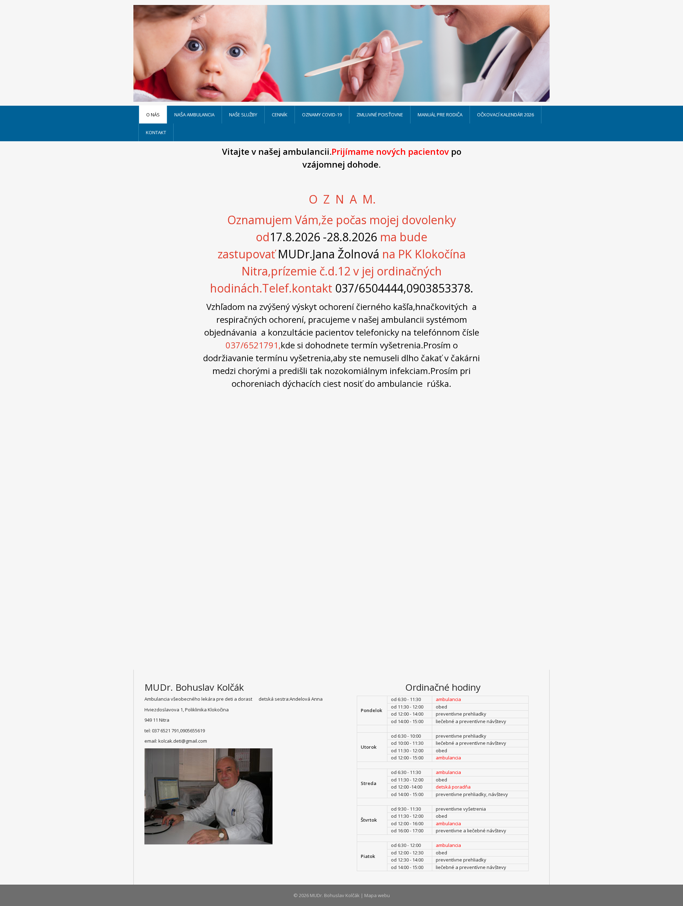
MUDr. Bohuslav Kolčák (335, 895)
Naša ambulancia (194, 114)
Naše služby (243, 114)
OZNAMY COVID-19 (322, 114)
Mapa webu (377, 895)
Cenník (279, 114)
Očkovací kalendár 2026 (505, 114)
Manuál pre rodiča (440, 114)
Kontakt (156, 132)
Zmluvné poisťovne (379, 114)
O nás (153, 114)
